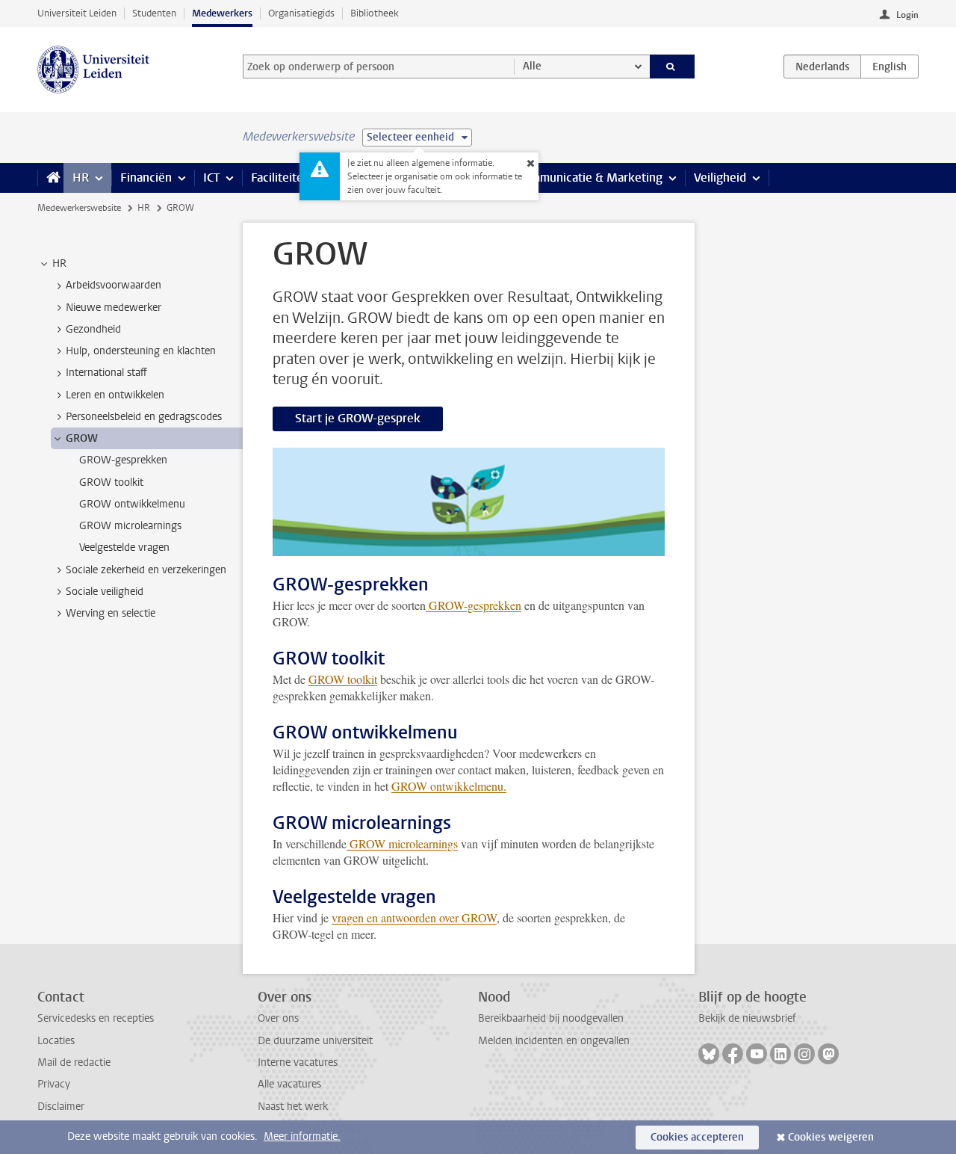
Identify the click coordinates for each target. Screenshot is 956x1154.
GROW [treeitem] (82, 438)
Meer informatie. (302, 1136)
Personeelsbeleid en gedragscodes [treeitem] (144, 417)
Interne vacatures (298, 1062)
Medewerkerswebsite (79, 208)
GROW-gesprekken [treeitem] (123, 460)
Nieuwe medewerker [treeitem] (113, 307)
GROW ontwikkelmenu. (448, 786)
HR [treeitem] (59, 263)
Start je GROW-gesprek (357, 418)
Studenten (154, 13)
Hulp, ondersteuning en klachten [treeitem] (141, 351)
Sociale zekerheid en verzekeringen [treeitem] (146, 570)
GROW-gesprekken (473, 605)
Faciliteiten (280, 177)
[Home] (50, 178)
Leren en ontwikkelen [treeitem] (115, 395)
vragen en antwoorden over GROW (414, 917)
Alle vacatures (289, 1084)
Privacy (53, 1084)
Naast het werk (293, 1106)
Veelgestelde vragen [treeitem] (124, 547)
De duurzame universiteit (315, 1041)
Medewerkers (222, 13)
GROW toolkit (342, 679)
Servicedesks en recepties (95, 1018)
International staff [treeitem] (106, 372)
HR (80, 177)
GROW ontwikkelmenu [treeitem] (132, 504)
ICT (211, 177)
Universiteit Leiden (77, 13)
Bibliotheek (374, 13)
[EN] (889, 66)
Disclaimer (60, 1106)
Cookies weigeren (831, 1137)
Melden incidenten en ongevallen (554, 1041)
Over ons (278, 1018)
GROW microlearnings (402, 843)
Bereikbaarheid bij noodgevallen (551, 1018)
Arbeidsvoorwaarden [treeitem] (113, 285)
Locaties (56, 1041)
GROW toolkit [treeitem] (111, 482)
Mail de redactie (74, 1062)
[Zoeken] (672, 66)
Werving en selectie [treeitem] (110, 613)
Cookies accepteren (697, 1137)
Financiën (146, 177)
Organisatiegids (301, 13)
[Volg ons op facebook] (732, 1053)
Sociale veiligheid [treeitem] (104, 591)
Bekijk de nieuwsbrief (747, 1018)
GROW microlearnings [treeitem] (130, 526)
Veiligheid (720, 177)
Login (907, 15)
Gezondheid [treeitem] (93, 329)
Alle (532, 66)
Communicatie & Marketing (589, 177)
